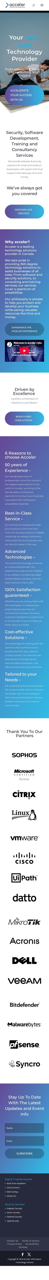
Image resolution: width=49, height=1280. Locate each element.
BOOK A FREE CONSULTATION (23, 418)
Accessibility (32, 1244)
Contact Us (12, 1241)
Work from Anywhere (16, 1183)
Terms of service (30, 1241)
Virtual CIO (11, 1196)
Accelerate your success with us (21, 95)
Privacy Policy (14, 1244)
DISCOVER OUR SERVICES (23, 211)
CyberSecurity (13, 1221)
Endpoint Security (14, 1208)
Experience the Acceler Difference (24, 329)
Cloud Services (13, 1187)
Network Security (14, 1216)
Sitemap (23, 1247)
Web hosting (12, 1191)
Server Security (13, 1212)
